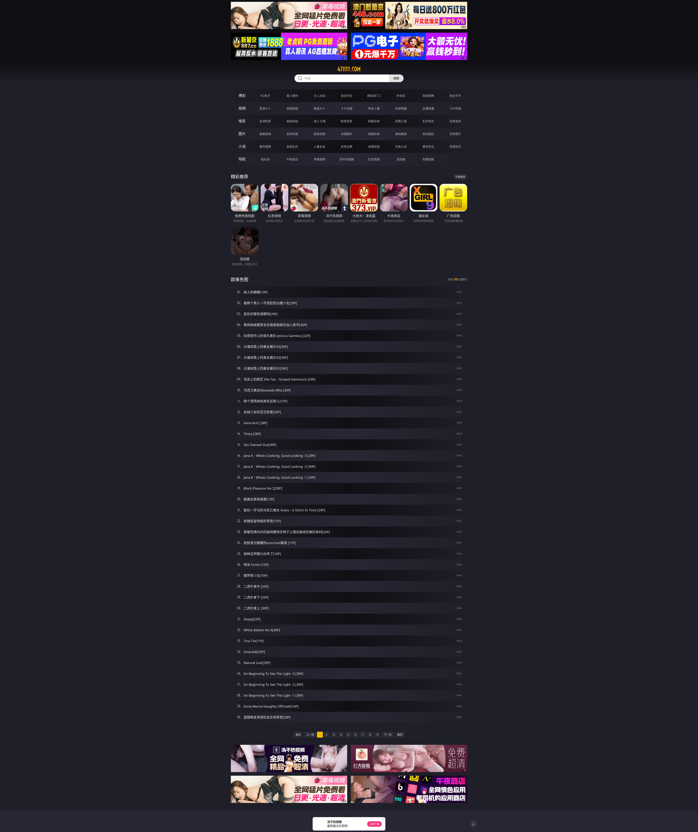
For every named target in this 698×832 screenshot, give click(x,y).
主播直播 (428, 108)
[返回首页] (473, 824)
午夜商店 (292, 159)
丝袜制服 (401, 108)
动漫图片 (346, 134)
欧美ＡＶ (319, 108)
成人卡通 (319, 121)
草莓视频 (319, 159)
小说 (242, 146)
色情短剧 (428, 159)
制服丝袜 (374, 121)
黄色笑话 (428, 147)
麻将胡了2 (373, 96)
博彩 (242, 95)
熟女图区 (428, 134)
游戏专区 (346, 96)
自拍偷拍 (292, 108)
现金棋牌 (428, 96)
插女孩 (265, 159)
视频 (242, 108)
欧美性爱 (346, 121)
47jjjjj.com (349, 69)
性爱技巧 (455, 147)
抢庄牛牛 (455, 96)
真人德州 (292, 96)
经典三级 (401, 121)
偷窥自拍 (265, 134)
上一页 (310, 734)
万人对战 (319, 96)
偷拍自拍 (292, 121)
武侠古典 (346, 147)
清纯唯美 (401, 134)
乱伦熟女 (428, 121)
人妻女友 (319, 147)
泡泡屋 (401, 159)
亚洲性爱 (265, 121)
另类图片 (455, 134)
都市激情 (265, 147)
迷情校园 (374, 147)
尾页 (399, 734)
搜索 (396, 78)
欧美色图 (319, 134)
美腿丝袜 (374, 134)
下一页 (388, 734)
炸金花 (401, 96)
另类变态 (455, 121)
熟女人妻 (374, 108)
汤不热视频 (346, 159)
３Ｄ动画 (346, 108)
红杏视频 (374, 159)
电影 (242, 121)
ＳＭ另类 (455, 108)
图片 (242, 133)
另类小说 (401, 147)
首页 (298, 734)
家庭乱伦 (292, 147)
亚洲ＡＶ (265, 108)
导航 (242, 159)
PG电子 (265, 96)
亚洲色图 (292, 134)
